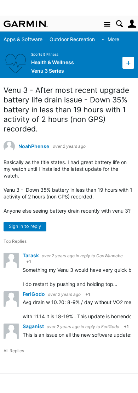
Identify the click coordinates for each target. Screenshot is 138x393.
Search (119, 24)
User (132, 24)
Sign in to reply (25, 226)
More (113, 39)
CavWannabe (109, 255)
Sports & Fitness (44, 54)
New (128, 62)
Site (107, 24)
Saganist (34, 326)
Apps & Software (23, 39)
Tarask (31, 255)
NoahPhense (33, 146)
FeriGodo (34, 294)
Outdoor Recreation (72, 39)
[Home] (26, 24)
